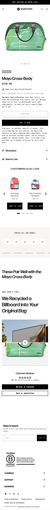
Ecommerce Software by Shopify (29, 506)
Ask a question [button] (25, 393)
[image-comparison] (25, 342)
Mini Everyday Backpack (35, 194)
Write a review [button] (25, 387)
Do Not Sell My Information (14, 502)
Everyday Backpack (15, 194)
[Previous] (4, 193)
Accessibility (40, 499)
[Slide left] (21, 64)
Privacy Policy (26, 499)
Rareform (13, 506)
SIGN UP (41, 438)
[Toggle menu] (3, 9)
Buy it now (25, 123)
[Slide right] (28, 64)
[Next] (45, 193)
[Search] (41, 9)
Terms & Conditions (11, 499)
